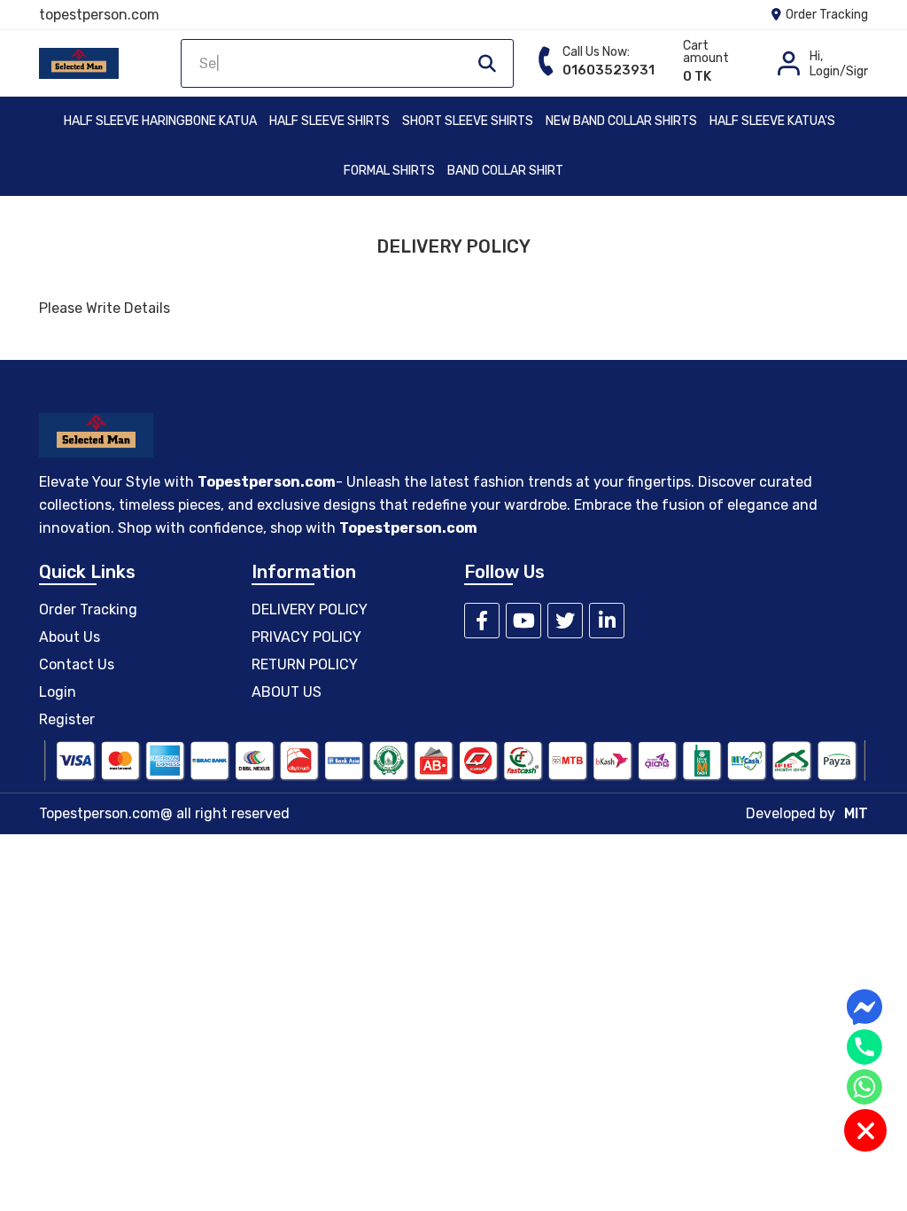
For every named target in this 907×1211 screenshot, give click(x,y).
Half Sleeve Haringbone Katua (160, 121)
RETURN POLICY (305, 664)
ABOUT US (287, 692)
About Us (69, 637)
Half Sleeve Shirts (329, 121)
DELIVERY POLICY (310, 609)
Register (67, 719)
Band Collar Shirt (505, 170)
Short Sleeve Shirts (467, 121)
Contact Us (76, 664)
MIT (856, 813)
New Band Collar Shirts (621, 121)
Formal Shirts (389, 170)
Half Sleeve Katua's (772, 121)
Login (57, 692)
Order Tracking (825, 14)
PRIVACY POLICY (306, 637)
